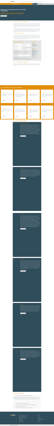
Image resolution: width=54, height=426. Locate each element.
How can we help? (16, 50)
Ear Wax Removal (37, 1)
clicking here (14, 65)
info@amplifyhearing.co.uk (24, 415)
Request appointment (23, 178)
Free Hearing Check (28, 1)
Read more (3, 100)
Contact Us (42, 1)
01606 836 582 (34, 48)
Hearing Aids (32, 1)
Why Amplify (23, 1)
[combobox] (18, 49)
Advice (39, 1)
